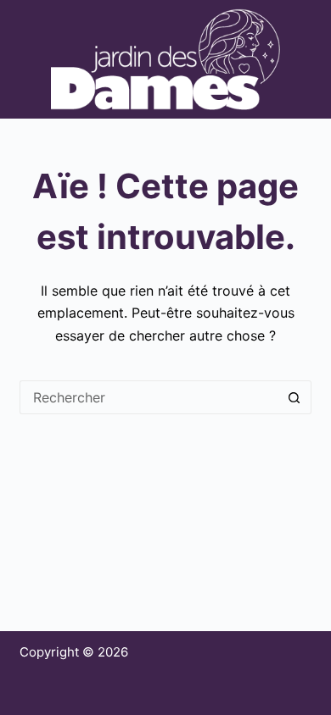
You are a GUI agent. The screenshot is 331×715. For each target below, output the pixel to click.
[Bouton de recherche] (294, 397)
